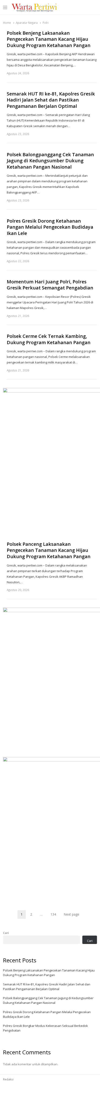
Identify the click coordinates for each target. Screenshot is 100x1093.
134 (54, 915)
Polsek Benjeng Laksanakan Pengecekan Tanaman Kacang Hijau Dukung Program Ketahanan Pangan (48, 39)
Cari (6, 933)
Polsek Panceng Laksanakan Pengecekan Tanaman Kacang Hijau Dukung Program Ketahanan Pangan (48, 550)
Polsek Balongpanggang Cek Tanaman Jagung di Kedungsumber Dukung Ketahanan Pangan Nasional (50, 161)
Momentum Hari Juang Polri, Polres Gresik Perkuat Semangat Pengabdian (50, 285)
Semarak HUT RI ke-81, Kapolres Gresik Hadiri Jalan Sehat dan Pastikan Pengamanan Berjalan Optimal (51, 100)
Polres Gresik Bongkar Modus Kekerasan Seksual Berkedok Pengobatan (45, 1028)
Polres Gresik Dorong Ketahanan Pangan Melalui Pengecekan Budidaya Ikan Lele (50, 227)
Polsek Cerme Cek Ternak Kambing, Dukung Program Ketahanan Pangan (48, 339)
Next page (71, 914)
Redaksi (8, 1079)
